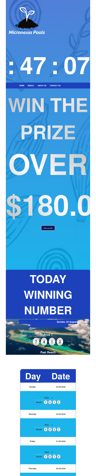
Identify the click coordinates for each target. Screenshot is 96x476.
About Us (42, 85)
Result (31, 85)
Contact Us (55, 85)
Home (21, 85)
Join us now (48, 228)
